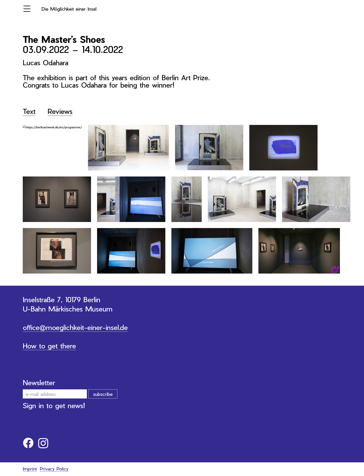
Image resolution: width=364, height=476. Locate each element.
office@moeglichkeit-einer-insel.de (75, 327)
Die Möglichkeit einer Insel (69, 8)
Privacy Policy (54, 468)
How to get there (49, 345)
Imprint (30, 468)
